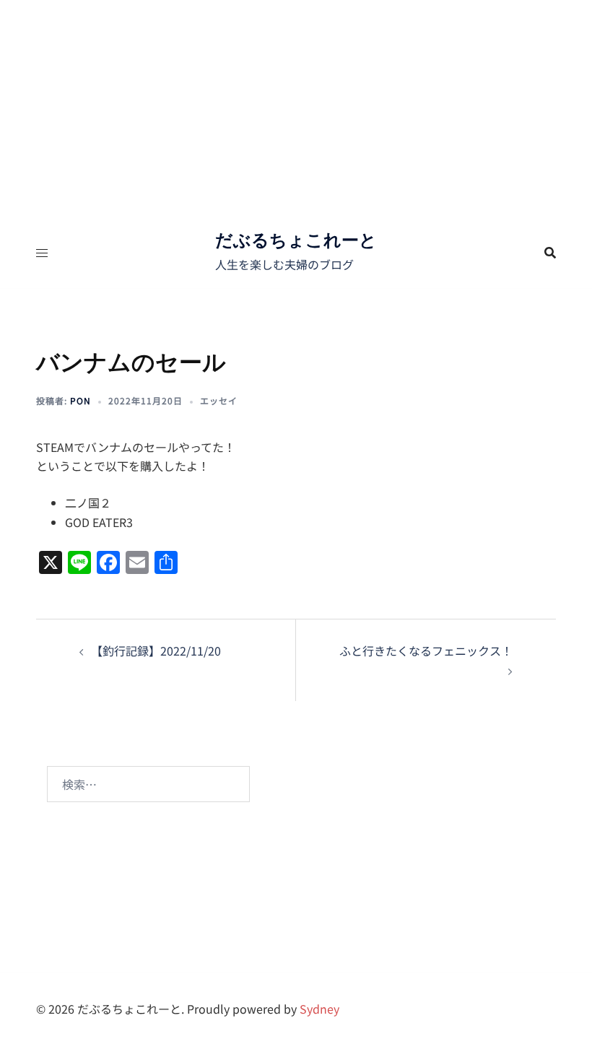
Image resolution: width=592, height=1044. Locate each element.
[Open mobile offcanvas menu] (42, 252)
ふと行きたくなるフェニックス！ (426, 650)
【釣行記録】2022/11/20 (156, 650)
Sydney (319, 1008)
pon (80, 400)
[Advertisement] (296, 108)
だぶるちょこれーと (296, 240)
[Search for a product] (550, 252)
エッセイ (219, 400)
